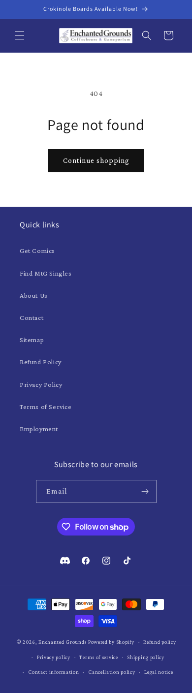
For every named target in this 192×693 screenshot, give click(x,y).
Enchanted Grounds (62, 642)
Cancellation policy (111, 672)
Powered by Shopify (111, 642)
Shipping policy (145, 657)
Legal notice (158, 672)
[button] (20, 35)
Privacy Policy (41, 384)
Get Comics (37, 250)
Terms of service (98, 657)
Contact (31, 317)
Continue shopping (96, 160)
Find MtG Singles (46, 273)
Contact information (53, 672)
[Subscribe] (145, 491)
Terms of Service (46, 406)
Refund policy (159, 642)
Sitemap (32, 340)
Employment (39, 429)
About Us (34, 295)
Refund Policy (41, 362)
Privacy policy (53, 657)
